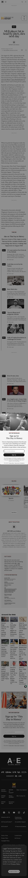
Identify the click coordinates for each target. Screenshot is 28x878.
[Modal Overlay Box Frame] (14, 439)
